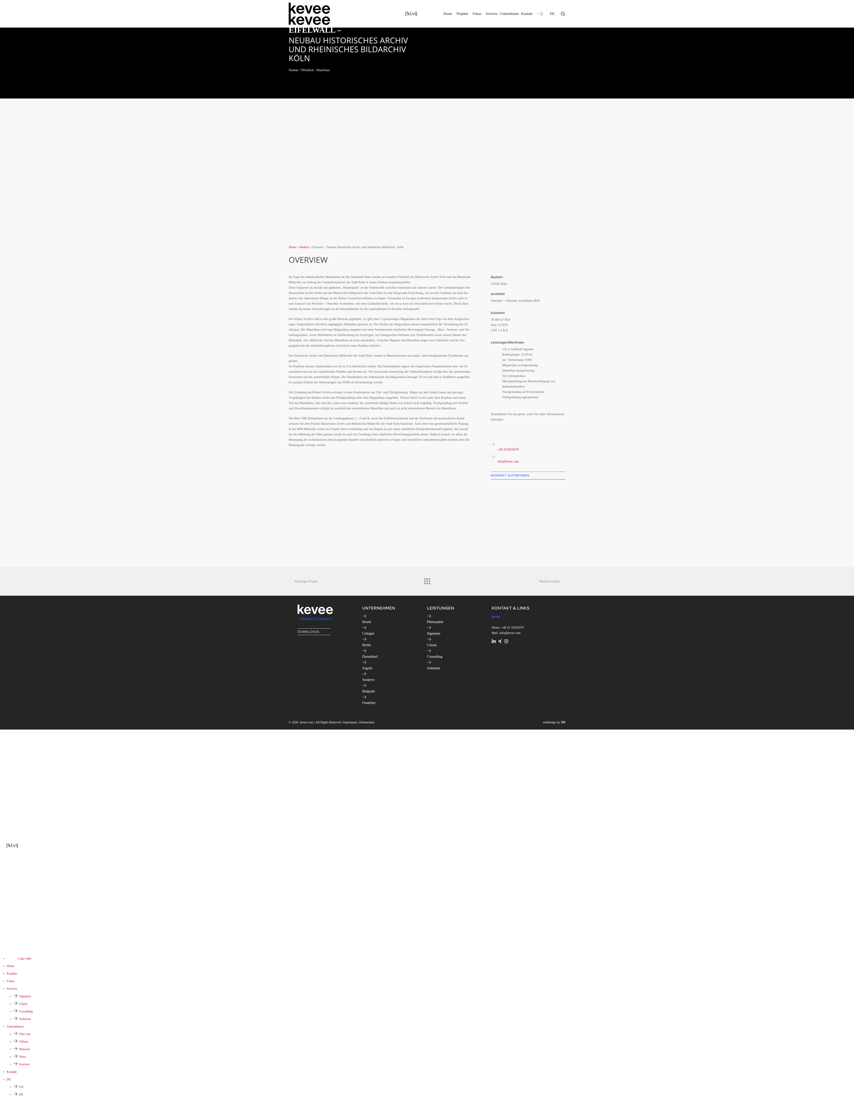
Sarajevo (368, 680)
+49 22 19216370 (512, 627)
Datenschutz (367, 722)
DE (552, 14)
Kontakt (12, 1072)
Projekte (12, 973)
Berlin (366, 645)
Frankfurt (368, 703)
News (22, 1056)
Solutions (433, 668)
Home (292, 247)
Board (366, 622)
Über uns (24, 1034)
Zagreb (367, 668)
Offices (23, 1041)
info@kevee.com (508, 461)
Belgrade (368, 691)
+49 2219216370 (508, 449)
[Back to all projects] (427, 580)
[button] (528, 476)
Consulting (434, 656)
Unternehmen (15, 1026)
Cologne (368, 633)
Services (12, 988)
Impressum (350, 722)
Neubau (304, 247)
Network (24, 1049)
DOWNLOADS (308, 632)
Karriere (24, 1064)
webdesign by (554, 722)
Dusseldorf (370, 656)
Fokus (10, 981)
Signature (433, 633)
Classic (432, 645)
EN (21, 1087)
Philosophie (435, 622)
